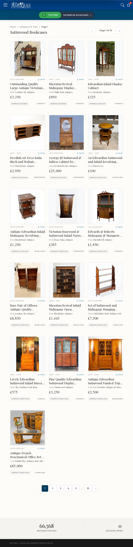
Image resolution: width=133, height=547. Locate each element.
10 (88, 488)
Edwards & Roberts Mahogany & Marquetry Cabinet (104, 235)
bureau (41, 399)
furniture (118, 325)
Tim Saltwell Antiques (102, 239)
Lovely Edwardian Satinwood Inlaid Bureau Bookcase (27, 383)
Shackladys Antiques (63, 313)
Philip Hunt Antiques (63, 92)
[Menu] (5, 5)
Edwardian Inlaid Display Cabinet (105, 86)
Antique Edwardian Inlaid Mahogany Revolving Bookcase (27, 235)
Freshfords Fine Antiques (65, 165)
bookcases (118, 177)
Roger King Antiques (63, 239)
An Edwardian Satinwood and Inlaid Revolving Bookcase (105, 162)
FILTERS (50, 15)
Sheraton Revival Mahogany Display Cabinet (61, 88)
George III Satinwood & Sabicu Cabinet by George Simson (65, 162)
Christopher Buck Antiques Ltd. (107, 313)
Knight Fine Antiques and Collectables (32, 461)
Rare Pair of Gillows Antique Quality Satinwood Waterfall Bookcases (24, 311)
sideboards (39, 177)
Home (13, 26)
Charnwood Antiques (63, 387)
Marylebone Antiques (25, 165)
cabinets (40, 103)
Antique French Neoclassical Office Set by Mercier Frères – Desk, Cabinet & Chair (27, 459)
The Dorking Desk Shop (26, 387)
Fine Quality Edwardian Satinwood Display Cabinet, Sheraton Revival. (65, 385)
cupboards (78, 177)
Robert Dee (98, 165)
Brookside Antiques (102, 92)
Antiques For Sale (28, 26)
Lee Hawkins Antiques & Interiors (108, 387)
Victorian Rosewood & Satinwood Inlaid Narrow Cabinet (66, 235)
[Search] (122, 5)
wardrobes (117, 399)
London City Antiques (25, 92)
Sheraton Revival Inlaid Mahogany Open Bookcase (65, 309)
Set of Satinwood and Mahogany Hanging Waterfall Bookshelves (103, 309)
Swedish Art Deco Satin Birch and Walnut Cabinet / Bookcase (26, 162)
